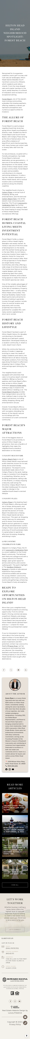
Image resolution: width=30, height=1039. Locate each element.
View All (15, 885)
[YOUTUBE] (19, 1001)
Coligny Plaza (7, 192)
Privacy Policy (15, 1024)
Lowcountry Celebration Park (17, 550)
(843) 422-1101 (13, 766)
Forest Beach (7, 99)
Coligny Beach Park (9, 199)
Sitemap (21, 988)
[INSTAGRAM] (15, 1001)
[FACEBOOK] (10, 1001)
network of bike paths (18, 385)
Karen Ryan (13, 646)
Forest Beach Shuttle (10, 392)
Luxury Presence (15, 1013)
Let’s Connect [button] (15, 929)
